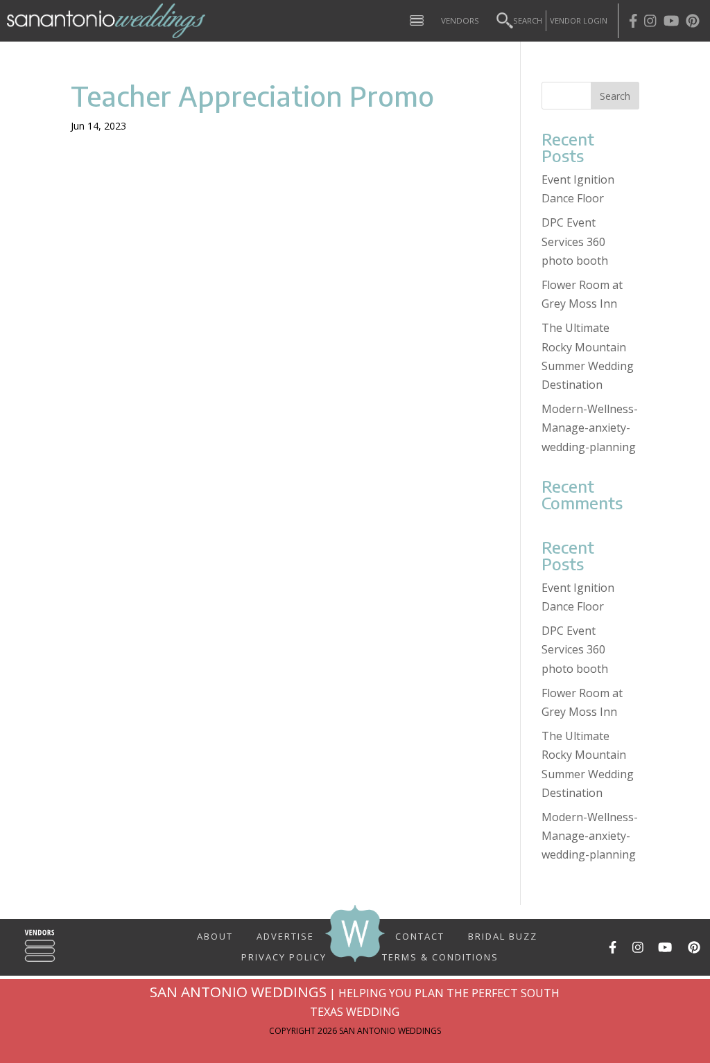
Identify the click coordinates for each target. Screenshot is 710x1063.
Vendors (460, 20)
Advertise (285, 935)
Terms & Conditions (440, 956)
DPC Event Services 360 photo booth (575, 241)
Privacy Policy (284, 951)
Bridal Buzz (502, 935)
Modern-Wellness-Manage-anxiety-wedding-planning (590, 427)
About (215, 935)
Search (527, 20)
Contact (419, 935)
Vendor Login (578, 20)
